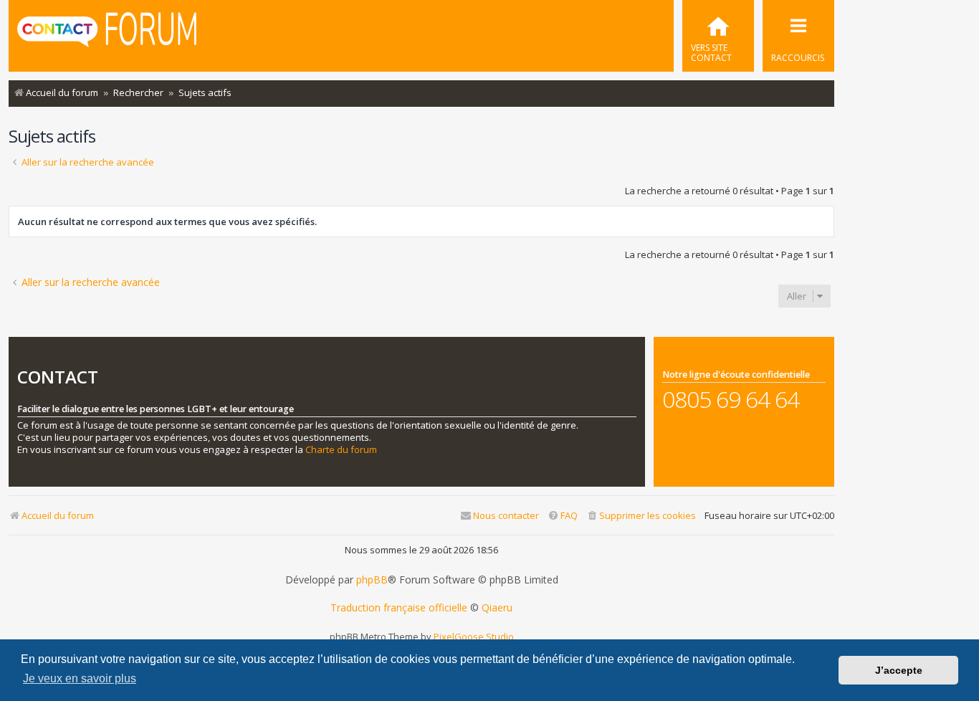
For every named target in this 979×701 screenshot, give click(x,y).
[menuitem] (718, 36)
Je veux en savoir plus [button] (79, 678)
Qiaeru (497, 607)
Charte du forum (341, 450)
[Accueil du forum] (106, 34)
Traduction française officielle (398, 607)
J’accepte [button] (898, 670)
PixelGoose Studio (474, 636)
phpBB (372, 579)
